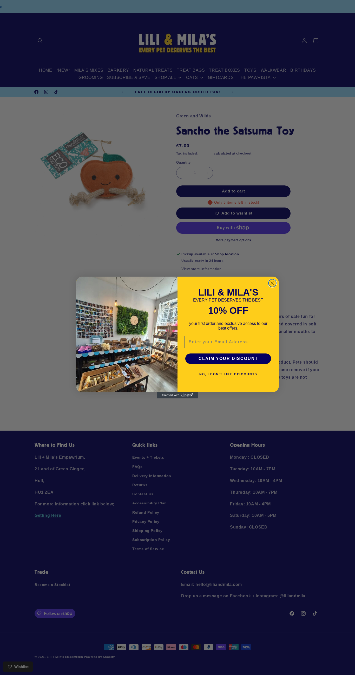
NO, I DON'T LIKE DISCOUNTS (228, 374)
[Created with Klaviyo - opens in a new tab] (177, 395)
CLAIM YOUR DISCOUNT (228, 358)
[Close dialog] (272, 283)
